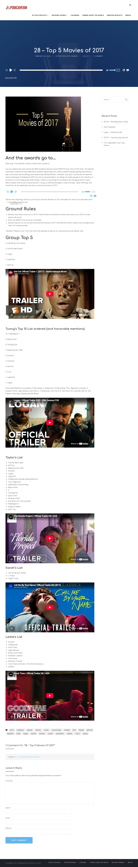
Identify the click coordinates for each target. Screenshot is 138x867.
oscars (50, 734)
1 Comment (98, 56)
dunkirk (66, 730)
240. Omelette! (109, 127)
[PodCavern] (16, 7)
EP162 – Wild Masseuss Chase (116, 122)
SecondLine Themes (34, 863)
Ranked (74, 56)
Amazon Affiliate (114, 15)
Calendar (75, 15)
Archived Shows (59, 15)
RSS (15, 78)
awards (29, 730)
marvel (33, 734)
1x (117, 70)
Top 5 (77, 734)
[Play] (11, 70)
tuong (85, 734)
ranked (69, 734)
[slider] (112, 71)
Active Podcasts (39, 15)
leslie (18, 734)
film (74, 730)
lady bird (10, 734)
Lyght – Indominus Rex (113, 132)
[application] (61, 70)
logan (26, 734)
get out (89, 730)
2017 (12, 730)
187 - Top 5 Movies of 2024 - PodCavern (27, 757)
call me (38, 730)
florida (81, 730)
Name (8, 808)
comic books (56, 730)
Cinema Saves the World (93, 15)
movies (42, 734)
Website (8, 828)
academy (20, 730)
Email (8, 818)
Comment (9, 781)
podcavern (60, 734)
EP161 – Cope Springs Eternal (116, 137)
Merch (128, 15)
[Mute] (107, 70)
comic (46, 730)
